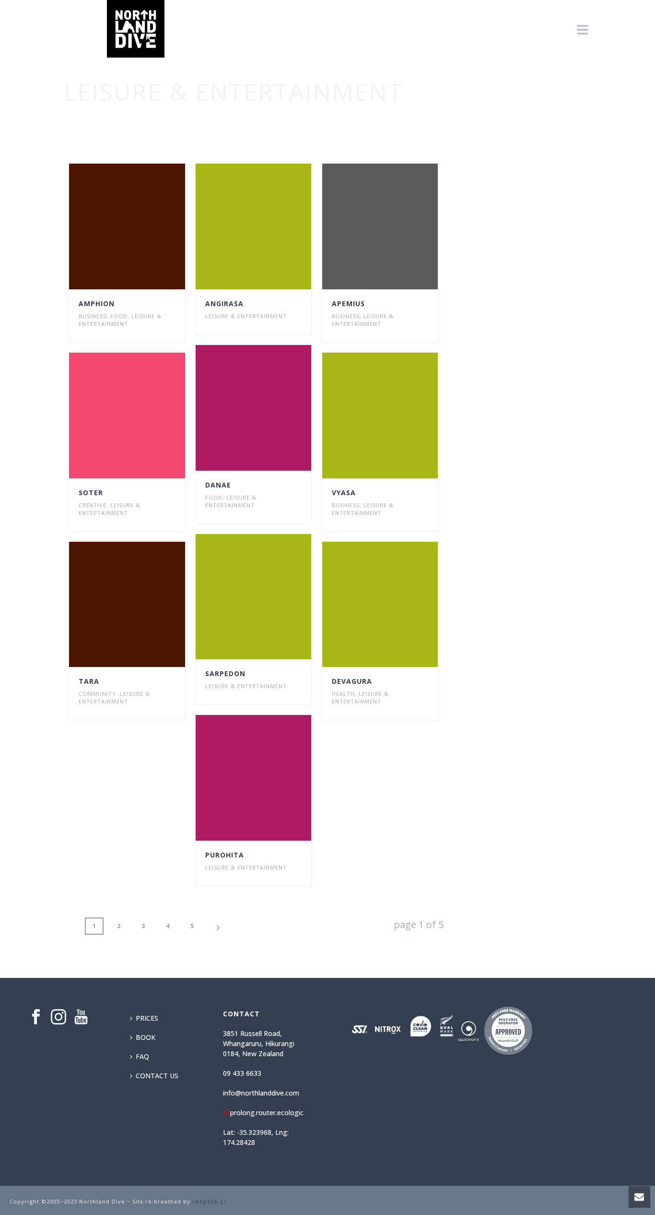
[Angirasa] (270, 226)
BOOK (145, 1037)
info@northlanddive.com (261, 1092)
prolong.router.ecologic (263, 1112)
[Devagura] (397, 604)
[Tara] (144, 604)
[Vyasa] (397, 415)
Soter (91, 492)
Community (97, 693)
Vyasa (344, 492)
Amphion (97, 303)
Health (343, 693)
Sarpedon (225, 673)
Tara (89, 681)
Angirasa (224, 303)
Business (92, 316)
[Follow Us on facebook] (36, 1017)
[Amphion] (144, 226)
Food (119, 316)
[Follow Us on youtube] (81, 1017)
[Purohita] (270, 777)
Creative (92, 505)
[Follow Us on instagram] (58, 1017)
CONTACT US (157, 1075)
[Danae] (270, 407)
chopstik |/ (209, 1201)
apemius (348, 303)
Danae (218, 484)
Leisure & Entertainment (120, 319)
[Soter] (144, 415)
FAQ (142, 1056)
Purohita (224, 854)
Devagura (352, 681)
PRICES (147, 1018)
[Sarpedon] (270, 597)
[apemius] (397, 226)
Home (490, 120)
